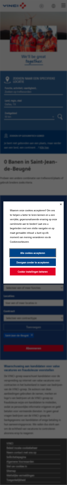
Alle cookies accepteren (32, 253)
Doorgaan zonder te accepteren (32, 262)
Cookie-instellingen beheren (33, 271)
